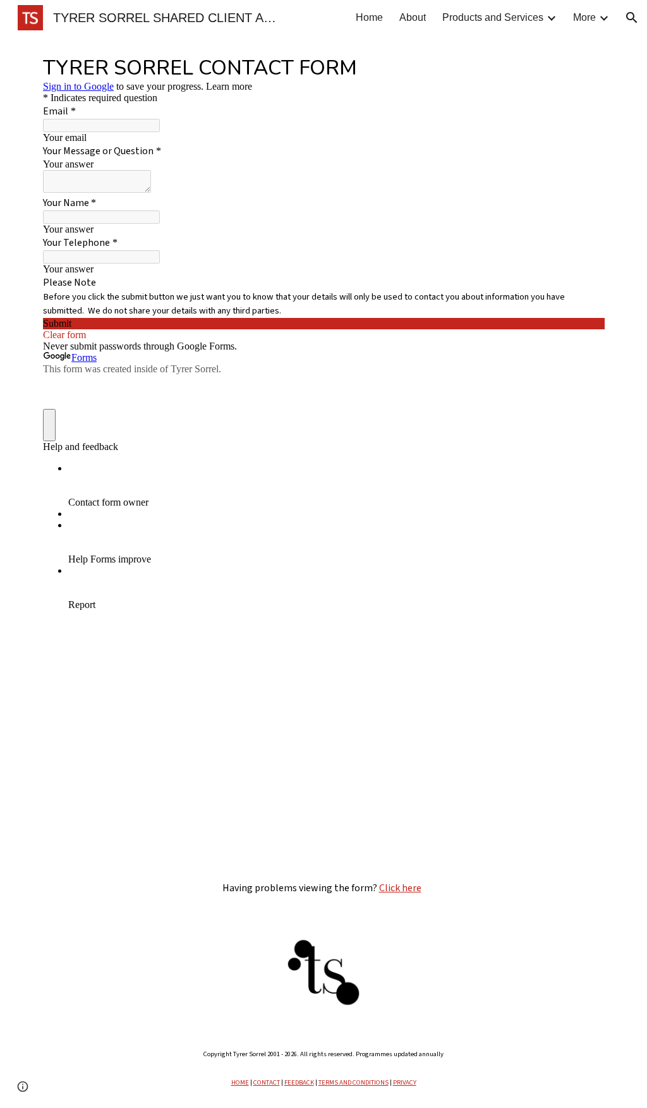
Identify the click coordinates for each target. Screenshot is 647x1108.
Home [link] (369, 17)
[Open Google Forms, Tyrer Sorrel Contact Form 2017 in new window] (585, 67)
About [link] (412, 17)
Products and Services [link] (492, 17)
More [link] (584, 17)
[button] (632, 18)
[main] (324, 888)
